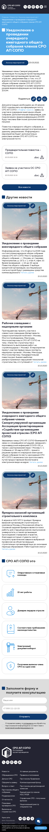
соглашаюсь (28, 723)
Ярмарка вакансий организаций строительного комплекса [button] (23, 514)
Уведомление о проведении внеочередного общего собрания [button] (24, 245)
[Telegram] (37, 7)
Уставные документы (29, 771)
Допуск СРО (7, 779)
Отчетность (7, 800)
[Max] (33, 7)
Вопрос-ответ (8, 786)
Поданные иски (8, 796)
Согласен (41, 828)
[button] (45, 7)
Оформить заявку (9, 782)
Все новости (24, 187)
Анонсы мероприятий (28, 17)
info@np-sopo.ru (25, 110)
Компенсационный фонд (30, 782)
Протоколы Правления (30, 779)
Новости (13, 17)
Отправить (24, 717)
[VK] (20, 818)
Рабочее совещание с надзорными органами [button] (17, 325)
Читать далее (27, 273)
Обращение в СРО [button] (10, 775)
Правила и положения (29, 775)
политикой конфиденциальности (19, 728)
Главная (5, 17)
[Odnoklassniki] (32, 818)
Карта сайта (6, 817)
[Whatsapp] (41, 7)
